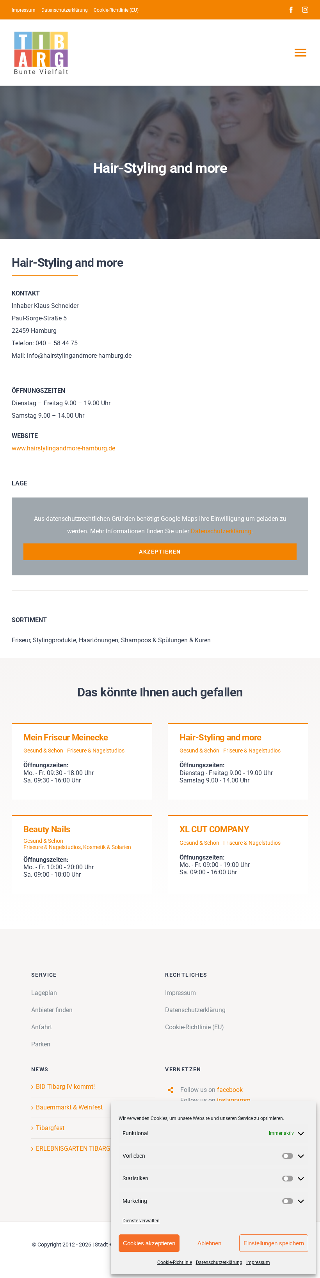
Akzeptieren (160, 551)
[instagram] (305, 10)
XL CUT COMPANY (214, 829)
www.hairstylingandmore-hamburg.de (63, 448)
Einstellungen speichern (274, 1243)
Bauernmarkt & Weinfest (69, 1107)
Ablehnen (209, 1243)
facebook (230, 1089)
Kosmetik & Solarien (107, 847)
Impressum (258, 1262)
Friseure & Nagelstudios (95, 750)
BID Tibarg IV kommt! (65, 1086)
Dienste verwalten (141, 1221)
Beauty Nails (46, 829)
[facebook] (291, 10)
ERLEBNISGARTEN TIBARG (73, 1148)
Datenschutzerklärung (219, 1262)
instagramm (234, 1100)
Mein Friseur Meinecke (65, 737)
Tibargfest (50, 1128)
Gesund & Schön (43, 750)
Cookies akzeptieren (149, 1243)
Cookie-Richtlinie (174, 1262)
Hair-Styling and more (220, 737)
